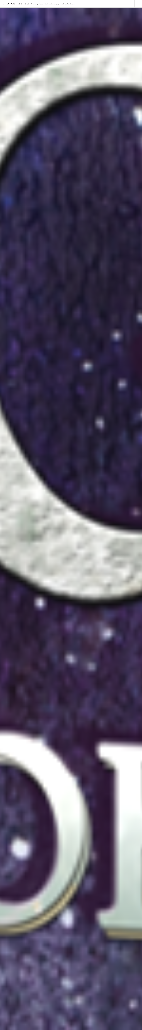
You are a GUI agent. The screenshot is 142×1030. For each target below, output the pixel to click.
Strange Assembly (15, 3)
